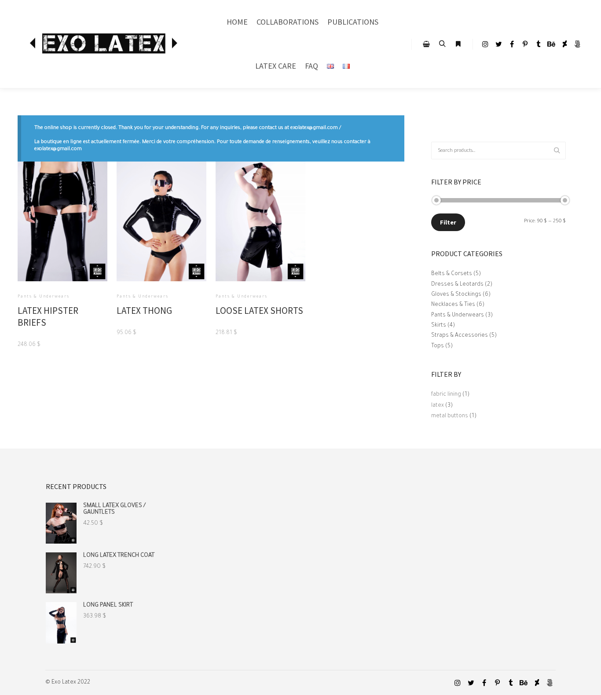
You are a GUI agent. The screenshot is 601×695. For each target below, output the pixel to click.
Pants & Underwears (457, 316)
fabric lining (446, 395)
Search (559, 150)
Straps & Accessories (459, 336)
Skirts (438, 326)
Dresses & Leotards (457, 285)
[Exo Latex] (106, 44)
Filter (448, 222)
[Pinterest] (525, 44)
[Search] (442, 44)
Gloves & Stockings (456, 295)
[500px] (577, 44)
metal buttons (449, 416)
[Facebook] (511, 44)
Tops (437, 346)
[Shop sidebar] (426, 44)
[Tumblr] (538, 44)
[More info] (458, 44)
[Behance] (551, 44)
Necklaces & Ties (453, 305)
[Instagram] (485, 44)
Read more (62, 237)
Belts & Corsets (451, 274)
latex (437, 406)
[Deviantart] (564, 44)
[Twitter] (498, 44)
